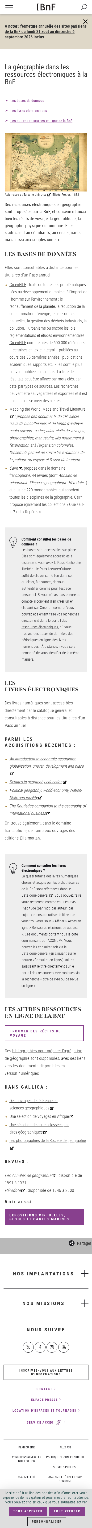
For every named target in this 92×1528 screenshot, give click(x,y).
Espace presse (44, 1400)
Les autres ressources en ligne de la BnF (41, 120)
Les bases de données (27, 100)
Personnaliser (47, 1521)
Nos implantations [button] (43, 1273)
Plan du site (26, 1447)
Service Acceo (41, 1422)
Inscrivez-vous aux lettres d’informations (46, 1372)
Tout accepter (27, 1511)
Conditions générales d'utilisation (26, 1459)
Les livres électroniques (28, 110)
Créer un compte (52, 607)
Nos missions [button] (43, 1303)
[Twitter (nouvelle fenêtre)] (28, 1347)
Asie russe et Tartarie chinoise (25, 194)
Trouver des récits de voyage (35, 1033)
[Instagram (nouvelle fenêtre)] (51, 1347)
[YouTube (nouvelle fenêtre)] (63, 1347)
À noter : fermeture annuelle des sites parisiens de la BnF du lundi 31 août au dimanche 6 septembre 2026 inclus (46, 31)
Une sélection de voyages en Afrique (39, 1116)
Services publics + (65, 1467)
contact (44, 1389)
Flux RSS (65, 1447)
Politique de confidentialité (65, 1457)
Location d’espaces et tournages (44, 1410)
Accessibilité (26, 1477)
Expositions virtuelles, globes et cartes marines (39, 1217)
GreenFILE (17, 284)
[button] (80, 1242)
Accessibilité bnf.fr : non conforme (65, 1479)
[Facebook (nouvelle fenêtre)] (40, 1347)
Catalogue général (34, 895)
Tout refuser (67, 1511)
